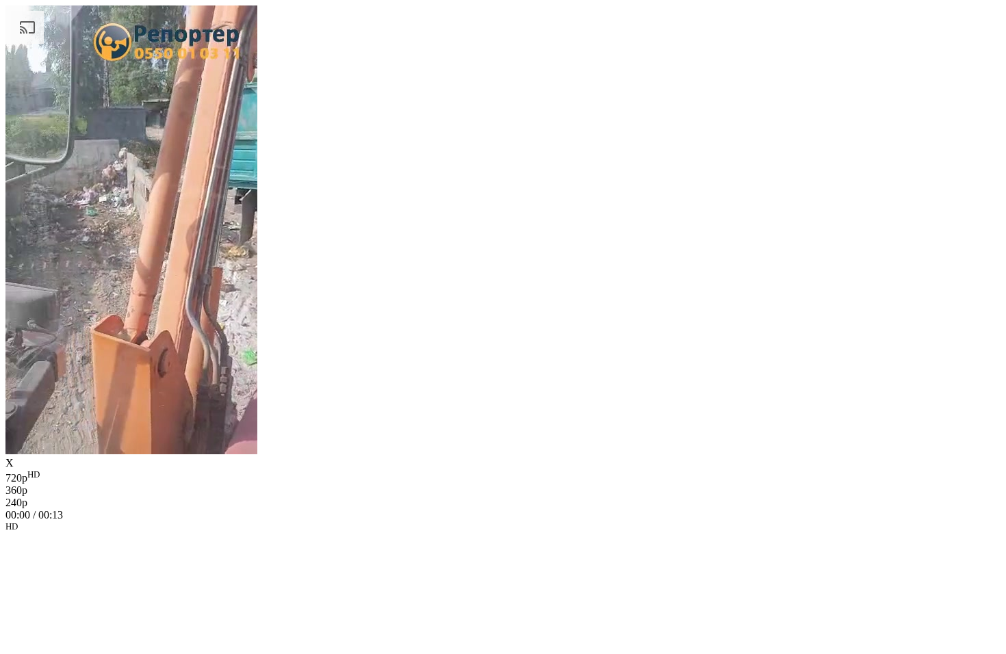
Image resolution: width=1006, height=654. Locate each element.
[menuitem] (503, 476)
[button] (503, 528)
